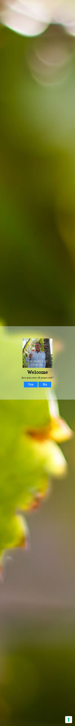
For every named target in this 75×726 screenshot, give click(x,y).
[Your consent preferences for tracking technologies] (68, 719)
